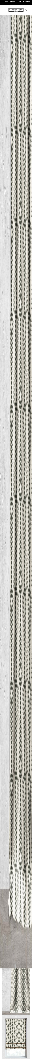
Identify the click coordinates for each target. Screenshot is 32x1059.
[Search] (26, 10)
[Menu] (2, 10)
